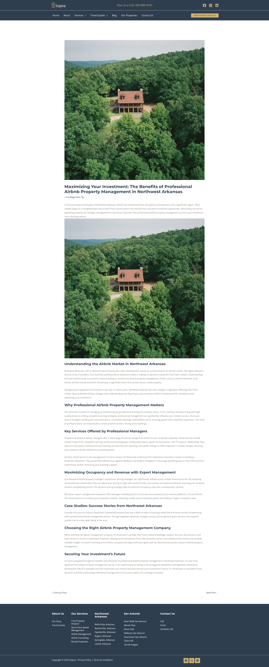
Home (56, 15)
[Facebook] (204, 5)
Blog (114, 15)
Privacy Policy (84, 659)
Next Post (212, 592)
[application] (84, 15)
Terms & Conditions (103, 659)
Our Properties (129, 15)
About (67, 15)
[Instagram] (210, 5)
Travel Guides (98, 15)
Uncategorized (73, 197)
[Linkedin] (217, 5)
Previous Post (59, 592)
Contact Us (147, 15)
